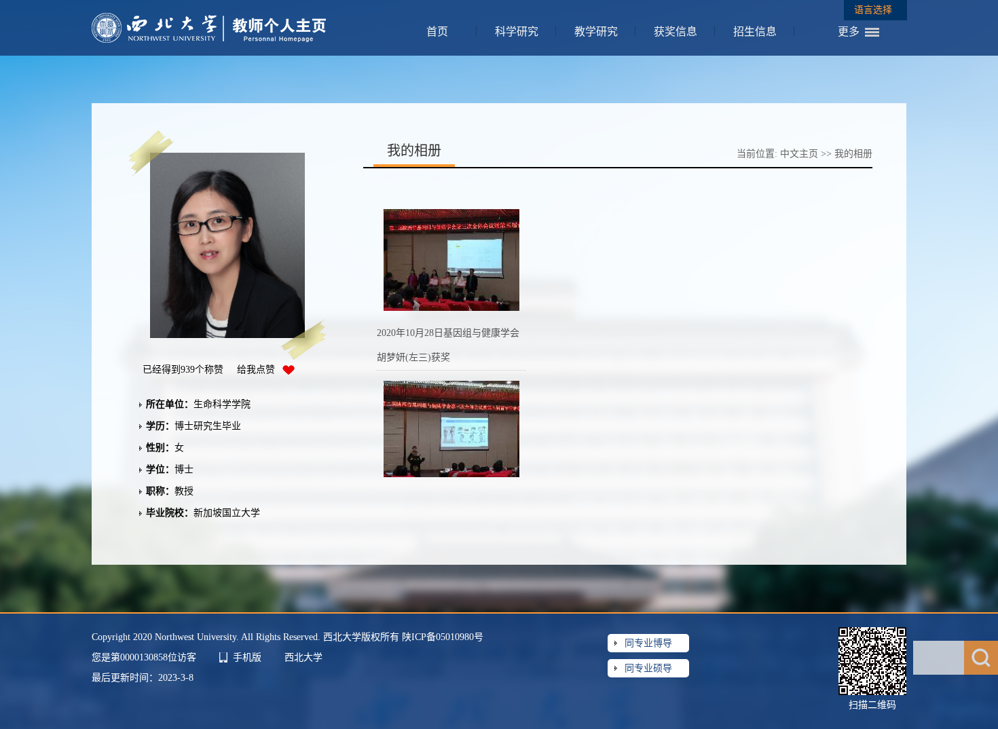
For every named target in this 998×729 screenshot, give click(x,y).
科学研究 (516, 31)
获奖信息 (675, 31)
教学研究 (596, 31)
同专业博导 (648, 643)
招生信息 (755, 31)
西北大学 (303, 657)
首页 (437, 31)
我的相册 (853, 154)
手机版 (247, 657)
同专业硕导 (648, 668)
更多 (849, 31)
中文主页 (799, 154)
